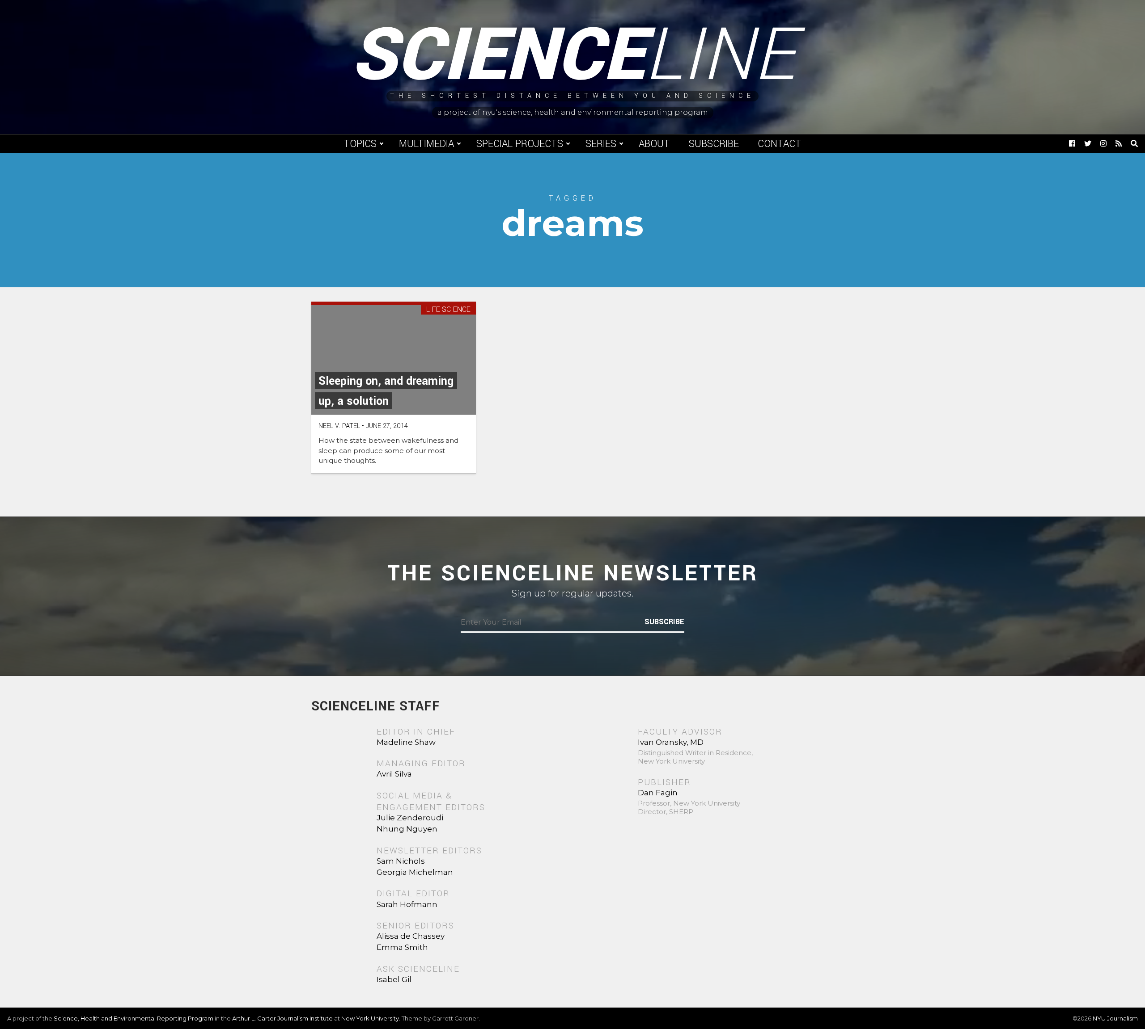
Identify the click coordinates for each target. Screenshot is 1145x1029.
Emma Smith (402, 947)
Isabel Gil (394, 979)
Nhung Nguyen (407, 828)
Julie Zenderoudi (410, 817)
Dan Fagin (658, 792)
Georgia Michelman (415, 872)
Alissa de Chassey (411, 936)
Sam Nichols (401, 861)
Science (573, 56)
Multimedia (426, 144)
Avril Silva (394, 773)
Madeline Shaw (406, 742)
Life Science (448, 310)
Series (600, 144)
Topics (360, 144)
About (654, 144)
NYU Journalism (1115, 1018)
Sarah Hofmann (407, 904)
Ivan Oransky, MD (671, 742)
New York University (370, 1018)
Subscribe (714, 144)
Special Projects (519, 144)
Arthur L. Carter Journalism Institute (282, 1018)
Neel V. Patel (339, 426)
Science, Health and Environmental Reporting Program (133, 1018)
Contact (780, 144)
